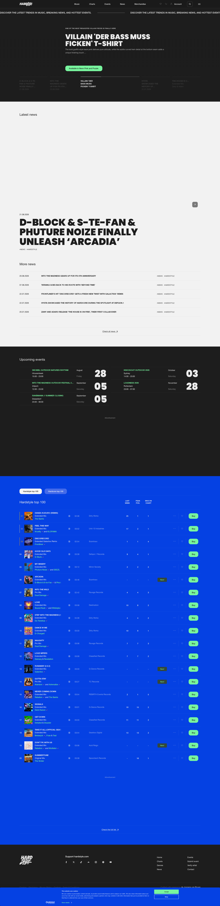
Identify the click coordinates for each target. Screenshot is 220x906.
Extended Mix (40, 516)
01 (22, 516)
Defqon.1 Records (96, 554)
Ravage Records (96, 592)
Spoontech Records (97, 758)
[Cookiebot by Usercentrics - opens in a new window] (50, 902)
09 (21, 618)
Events (107, 4)
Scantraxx (93, 541)
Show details (66, 902)
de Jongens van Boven (190, 887)
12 (21, 656)
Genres (160, 865)
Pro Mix (38, 592)
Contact (190, 869)
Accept (166, 891)
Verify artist (192, 865)
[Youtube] (111, 862)
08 (21, 605)
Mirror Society (95, 567)
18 (21, 733)
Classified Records (97, 656)
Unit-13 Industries (96, 528)
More (31, 68)
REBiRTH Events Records (100, 694)
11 (21, 643)
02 (22, 529)
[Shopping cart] (166, 4)
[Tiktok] (81, 862)
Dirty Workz (94, 516)
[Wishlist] (161, 4)
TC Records (94, 682)
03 (22, 541)
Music (77, 4)
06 (21, 580)
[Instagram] (96, 862)
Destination (93, 605)
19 (21, 745)
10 (21, 631)
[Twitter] (74, 862)
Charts (92, 4)
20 (21, 758)
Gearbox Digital (95, 732)
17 (21, 720)
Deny (166, 896)
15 (21, 694)
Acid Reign (93, 745)
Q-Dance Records (96, 669)
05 (21, 567)
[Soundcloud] (88, 862)
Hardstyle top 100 (30, 491)
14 (21, 682)
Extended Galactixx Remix (46, 541)
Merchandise (140, 4)
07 (21, 592)
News (122, 4)
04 (21, 554)
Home (159, 857)
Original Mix (40, 758)
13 (21, 669)
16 (21, 707)
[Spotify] (103, 862)
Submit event (193, 861)
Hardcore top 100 (55, 491)
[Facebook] (66, 862)
